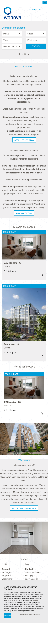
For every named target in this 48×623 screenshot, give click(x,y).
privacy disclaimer (14, 600)
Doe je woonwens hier (24, 508)
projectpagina (23, 101)
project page (36, 172)
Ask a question (24, 213)
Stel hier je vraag (24, 140)
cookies (35, 600)
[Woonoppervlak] (12, 47)
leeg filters (24, 54)
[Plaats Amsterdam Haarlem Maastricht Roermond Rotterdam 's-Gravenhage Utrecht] (12, 34)
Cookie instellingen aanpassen (29, 614)
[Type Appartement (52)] (12, 40)
